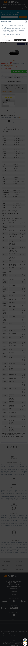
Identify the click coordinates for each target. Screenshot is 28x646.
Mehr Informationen (6, 37)
